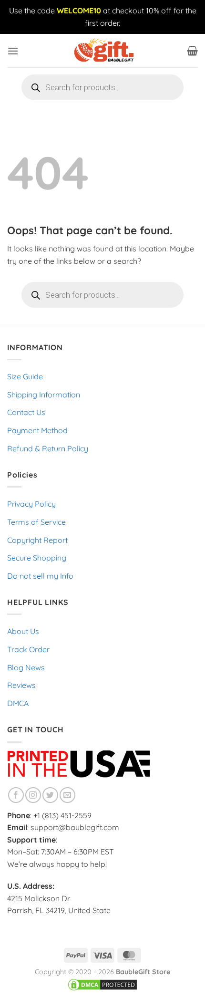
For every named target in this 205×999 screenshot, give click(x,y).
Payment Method (37, 430)
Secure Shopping (36, 557)
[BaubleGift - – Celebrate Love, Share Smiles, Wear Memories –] (102, 50)
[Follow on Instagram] (33, 795)
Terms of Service (36, 522)
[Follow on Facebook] (16, 795)
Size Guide (25, 376)
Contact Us (26, 412)
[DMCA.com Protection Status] (102, 984)
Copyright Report (37, 540)
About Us (23, 631)
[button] (13, 50)
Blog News (26, 667)
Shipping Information (43, 394)
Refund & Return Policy (47, 448)
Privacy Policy (31, 504)
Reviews (21, 685)
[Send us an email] (67, 795)
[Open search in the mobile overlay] (102, 87)
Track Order (28, 649)
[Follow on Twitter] (50, 795)
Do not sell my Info (40, 576)
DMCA (18, 703)
